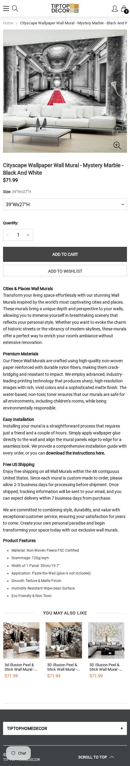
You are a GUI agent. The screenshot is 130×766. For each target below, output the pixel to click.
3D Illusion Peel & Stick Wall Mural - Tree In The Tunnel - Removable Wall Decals (105, 667)
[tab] (65, 728)
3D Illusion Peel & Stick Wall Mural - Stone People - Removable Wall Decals (62, 667)
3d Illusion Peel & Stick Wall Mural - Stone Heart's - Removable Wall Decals (19, 667)
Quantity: (10, 223)
